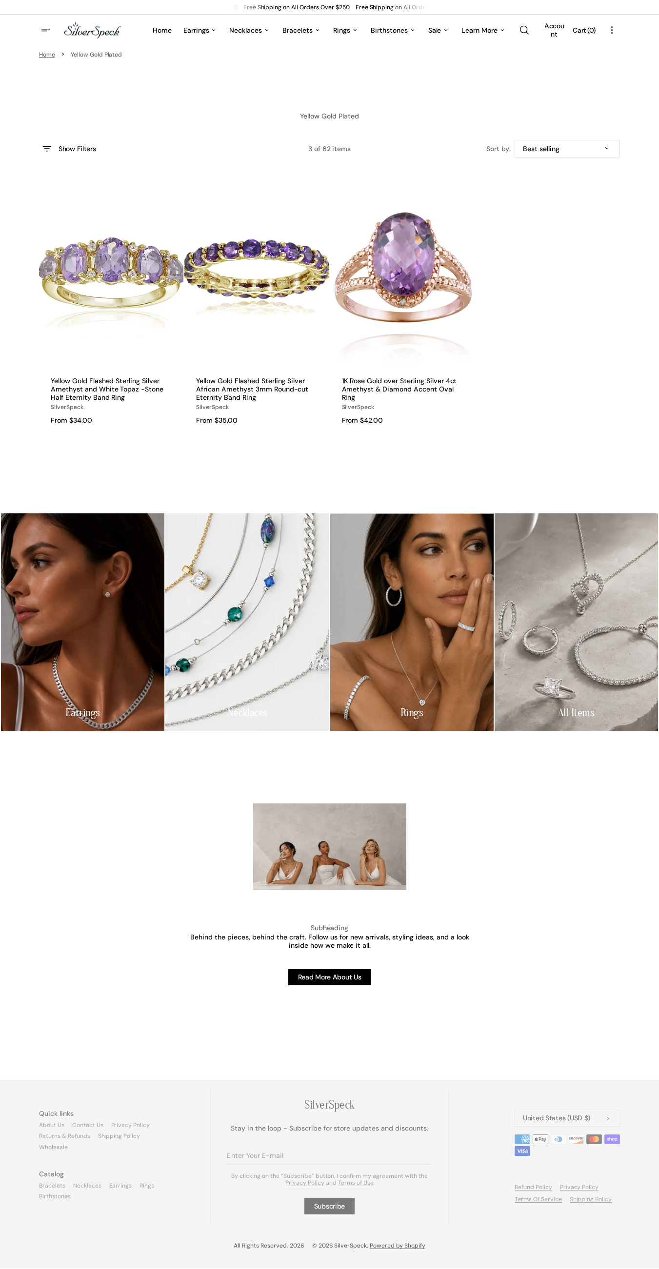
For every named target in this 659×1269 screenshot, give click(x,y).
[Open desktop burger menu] (47, 30)
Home (47, 54)
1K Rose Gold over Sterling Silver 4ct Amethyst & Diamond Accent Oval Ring (399, 389)
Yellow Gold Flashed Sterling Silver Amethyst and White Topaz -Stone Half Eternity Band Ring (107, 389)
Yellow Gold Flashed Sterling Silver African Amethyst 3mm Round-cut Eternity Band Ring (252, 389)
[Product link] (111, 301)
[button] (524, 30)
